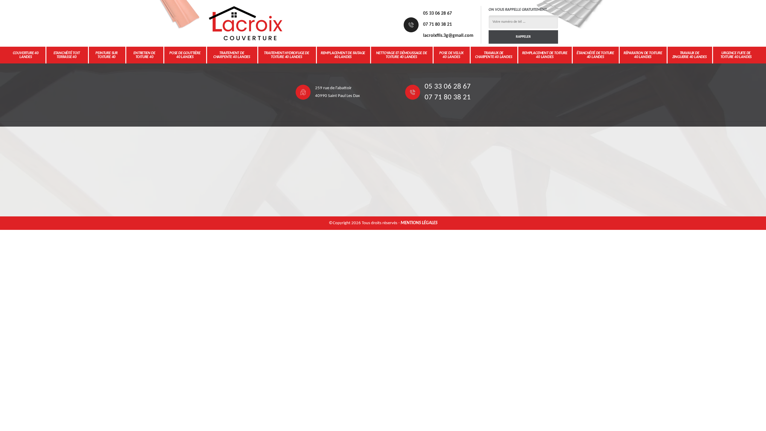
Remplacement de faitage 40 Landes (343, 55)
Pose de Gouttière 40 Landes (184, 55)
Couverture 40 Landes (26, 55)
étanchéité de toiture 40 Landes (595, 55)
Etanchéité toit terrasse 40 (67, 55)
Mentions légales (419, 223)
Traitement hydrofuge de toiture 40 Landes (286, 55)
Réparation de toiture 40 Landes (643, 55)
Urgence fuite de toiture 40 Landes (736, 55)
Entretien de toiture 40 (144, 55)
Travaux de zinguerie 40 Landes (689, 55)
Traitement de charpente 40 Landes (231, 55)
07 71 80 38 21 (437, 24)
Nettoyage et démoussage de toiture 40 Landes (401, 55)
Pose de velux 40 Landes (451, 55)
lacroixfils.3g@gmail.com (448, 35)
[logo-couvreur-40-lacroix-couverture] (245, 23)
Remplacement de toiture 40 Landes (544, 55)
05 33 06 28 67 (437, 13)
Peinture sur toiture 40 (106, 55)
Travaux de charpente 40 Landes (493, 55)
